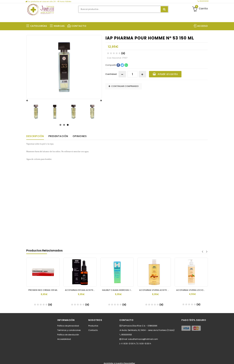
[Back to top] (230, 358)
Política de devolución (68, 334)
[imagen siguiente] (98, 100)
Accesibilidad (64, 339)
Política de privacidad (68, 325)
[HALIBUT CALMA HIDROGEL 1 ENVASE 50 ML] (117, 272)
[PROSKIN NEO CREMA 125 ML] (42, 272)
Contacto (93, 330)
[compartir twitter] (122, 64)
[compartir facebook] (119, 64)
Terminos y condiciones (69, 330)
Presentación (58, 136)
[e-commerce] (40, 9)
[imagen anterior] (30, 100)
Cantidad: (111, 74)
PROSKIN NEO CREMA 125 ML (42, 290)
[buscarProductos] (164, 9)
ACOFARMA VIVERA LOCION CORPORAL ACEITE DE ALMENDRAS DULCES (192, 290)
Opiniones (80, 136)
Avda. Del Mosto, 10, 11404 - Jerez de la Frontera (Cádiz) (148, 330)
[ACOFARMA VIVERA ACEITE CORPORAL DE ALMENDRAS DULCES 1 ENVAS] (154, 272)
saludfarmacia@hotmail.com (143, 339)
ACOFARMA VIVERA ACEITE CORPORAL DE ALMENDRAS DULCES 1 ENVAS (155, 290)
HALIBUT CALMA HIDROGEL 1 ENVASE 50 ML (118, 290)
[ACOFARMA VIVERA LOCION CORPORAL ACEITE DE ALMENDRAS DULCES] (191, 272)
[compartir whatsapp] (126, 64)
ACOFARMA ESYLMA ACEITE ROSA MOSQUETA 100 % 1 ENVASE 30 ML (81, 290)
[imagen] (36, 112)
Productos (93, 325)
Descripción (35, 136)
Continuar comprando (124, 86)
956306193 (204, 1)
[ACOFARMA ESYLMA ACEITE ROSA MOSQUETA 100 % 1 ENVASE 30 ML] (80, 272)
